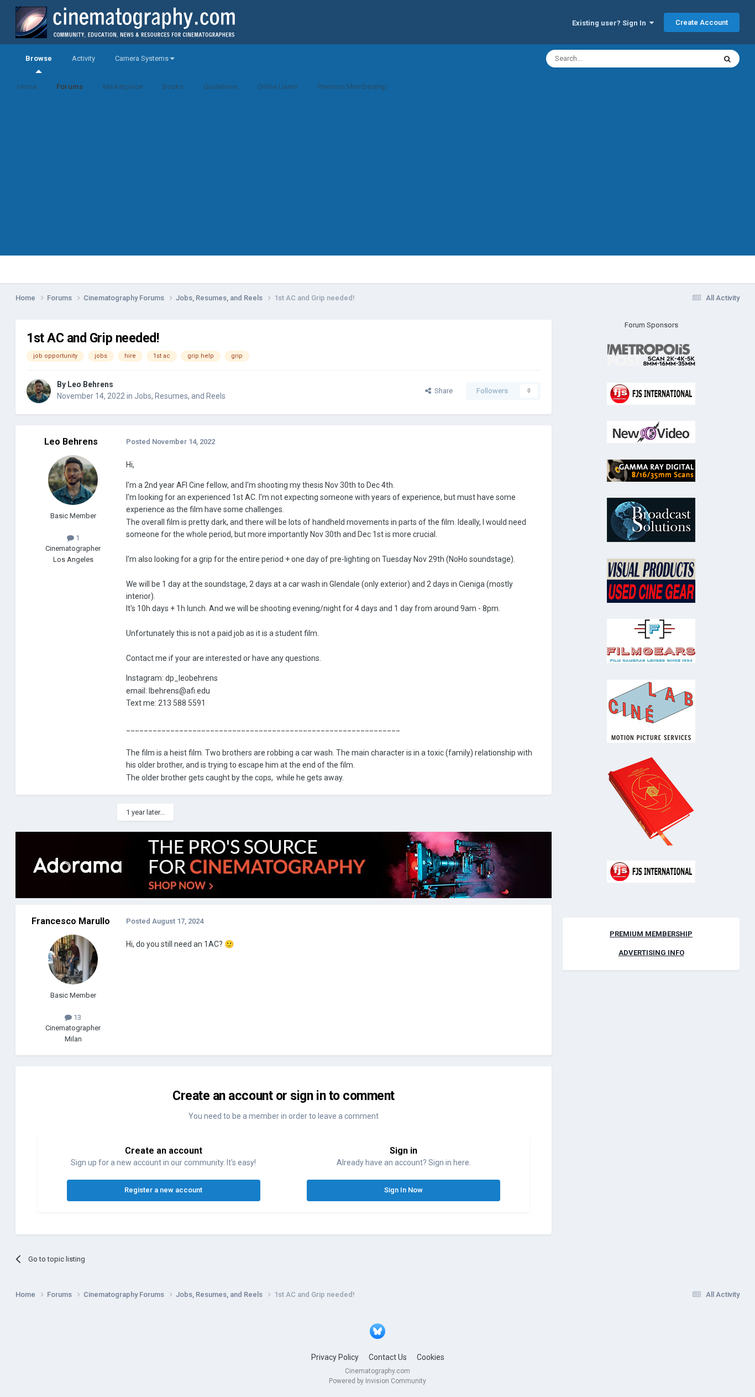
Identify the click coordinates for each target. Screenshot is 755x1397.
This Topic (684, 58)
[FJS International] (651, 393)
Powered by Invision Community (377, 1381)
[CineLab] (651, 710)
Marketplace (123, 86)
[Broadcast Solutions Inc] (651, 519)
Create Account (701, 22)
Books (172, 86)
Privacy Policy (335, 1357)
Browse (38, 58)
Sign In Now (403, 1190)
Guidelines (220, 86)
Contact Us (388, 1357)
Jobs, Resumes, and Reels (180, 396)
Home (26, 86)
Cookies (430, 1357)
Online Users (277, 86)
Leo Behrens (90, 384)
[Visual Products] (651, 580)
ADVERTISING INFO (651, 952)
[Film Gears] (651, 641)
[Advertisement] (377, 178)
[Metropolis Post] (651, 355)
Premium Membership (352, 86)
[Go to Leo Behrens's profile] (39, 391)
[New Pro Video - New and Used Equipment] (651, 432)
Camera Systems (142, 58)
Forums (69, 86)
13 (76, 1017)
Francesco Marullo (71, 921)
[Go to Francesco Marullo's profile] (73, 959)
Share (442, 391)
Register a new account (163, 1190)
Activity (83, 58)
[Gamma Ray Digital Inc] (651, 470)
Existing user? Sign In (610, 23)
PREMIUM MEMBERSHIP (651, 934)
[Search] (727, 58)
